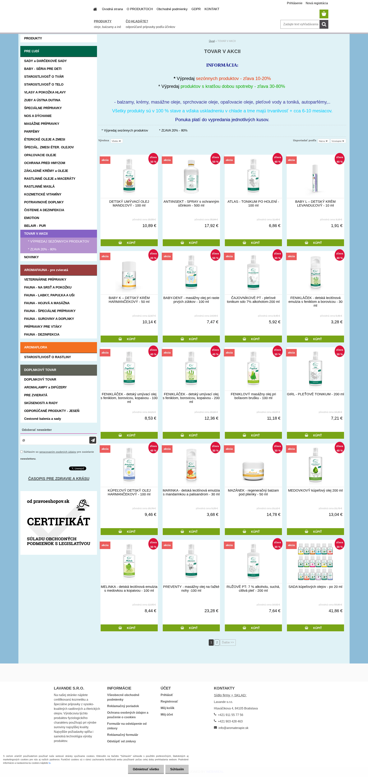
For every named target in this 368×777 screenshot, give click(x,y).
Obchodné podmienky (172, 9)
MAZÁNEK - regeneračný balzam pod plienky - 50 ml (253, 492)
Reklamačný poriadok (123, 706)
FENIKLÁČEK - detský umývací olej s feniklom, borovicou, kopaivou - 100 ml (129, 398)
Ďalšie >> (228, 642)
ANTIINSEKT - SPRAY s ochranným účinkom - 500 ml (191, 203)
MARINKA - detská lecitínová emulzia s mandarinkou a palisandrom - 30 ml (191, 492)
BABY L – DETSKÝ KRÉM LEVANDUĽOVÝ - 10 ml (315, 203)
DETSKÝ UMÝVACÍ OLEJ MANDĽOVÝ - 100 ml (129, 203)
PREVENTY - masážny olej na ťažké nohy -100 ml (191, 588)
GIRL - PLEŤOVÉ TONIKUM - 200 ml (315, 394)
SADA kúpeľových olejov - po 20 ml (315, 587)
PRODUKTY (103, 21)
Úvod (212, 41)
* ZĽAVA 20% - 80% (173, 130)
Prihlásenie (294, 3)
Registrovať (169, 701)
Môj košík (167, 708)
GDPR (196, 9)
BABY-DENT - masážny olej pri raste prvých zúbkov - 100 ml (191, 300)
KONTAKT (212, 9)
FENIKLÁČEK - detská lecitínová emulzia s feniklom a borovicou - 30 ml (315, 301)
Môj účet (167, 714)
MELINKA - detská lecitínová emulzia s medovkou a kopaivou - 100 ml (129, 588)
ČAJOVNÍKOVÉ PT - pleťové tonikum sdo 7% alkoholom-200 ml (253, 300)
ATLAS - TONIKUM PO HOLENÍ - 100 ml (253, 203)
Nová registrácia (317, 3)
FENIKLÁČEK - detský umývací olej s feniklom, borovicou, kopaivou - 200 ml (191, 398)
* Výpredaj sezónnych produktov (125, 130)
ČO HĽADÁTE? (137, 21)
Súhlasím (177, 769)
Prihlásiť (167, 695)
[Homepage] (92, 9)
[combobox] (324, 141)
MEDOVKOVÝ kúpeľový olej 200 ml (315, 490)
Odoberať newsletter (37, 429)
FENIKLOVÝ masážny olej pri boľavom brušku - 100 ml (253, 396)
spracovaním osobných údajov (57, 451)
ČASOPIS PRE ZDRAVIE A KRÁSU (58, 478)
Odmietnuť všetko (146, 769)
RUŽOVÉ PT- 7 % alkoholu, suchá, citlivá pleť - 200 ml (253, 588)
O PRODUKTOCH (140, 9)
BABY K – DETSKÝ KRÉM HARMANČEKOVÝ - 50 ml (129, 300)
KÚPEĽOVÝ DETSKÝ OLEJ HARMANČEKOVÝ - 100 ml (129, 492)
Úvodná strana (112, 9)
